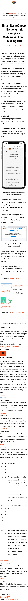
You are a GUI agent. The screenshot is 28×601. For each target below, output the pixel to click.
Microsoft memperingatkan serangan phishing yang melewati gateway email (6, 291)
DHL (10, 312)
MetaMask (14, 312)
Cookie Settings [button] (14, 347)
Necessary (4, 397)
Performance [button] (4, 429)
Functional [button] (3, 413)
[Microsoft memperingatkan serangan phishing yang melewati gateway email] (6, 286)
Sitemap (24, 323)
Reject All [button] (7, 347)
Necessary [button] (3, 395)
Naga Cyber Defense (14, 2)
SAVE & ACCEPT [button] (5, 597)
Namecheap (21, 312)
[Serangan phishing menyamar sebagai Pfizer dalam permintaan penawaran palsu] (19, 289)
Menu (14, 6)
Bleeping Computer (15, 278)
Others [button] (2, 579)
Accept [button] (2, 347)
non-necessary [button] (4, 592)
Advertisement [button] (4, 561)
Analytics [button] (2, 444)
